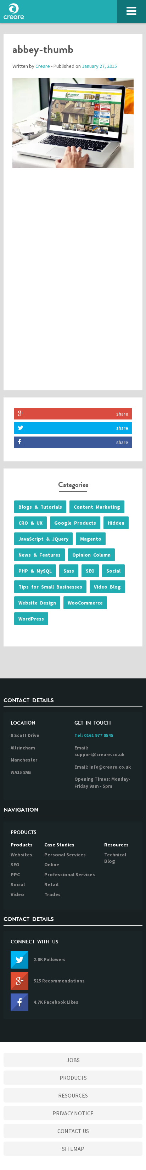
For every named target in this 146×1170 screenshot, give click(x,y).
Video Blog (107, 587)
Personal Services (65, 854)
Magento (90, 539)
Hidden (116, 523)
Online (51, 864)
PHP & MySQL (35, 571)
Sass (68, 571)
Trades (52, 894)
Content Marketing (97, 507)
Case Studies (59, 844)
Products (22, 844)
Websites (21, 854)
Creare (42, 66)
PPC (15, 874)
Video (17, 894)
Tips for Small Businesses (50, 587)
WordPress (31, 619)
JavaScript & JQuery (43, 539)
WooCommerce (85, 603)
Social (113, 571)
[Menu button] (131, 11)
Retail (51, 884)
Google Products (75, 523)
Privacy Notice (73, 1113)
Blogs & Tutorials (40, 507)
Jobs (73, 1059)
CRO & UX (30, 523)
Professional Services (69, 874)
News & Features (39, 555)
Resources (116, 844)
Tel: (93, 735)
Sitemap (73, 1148)
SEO (90, 571)
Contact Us (73, 1130)
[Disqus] (73, 286)
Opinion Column (91, 555)
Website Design (37, 603)
